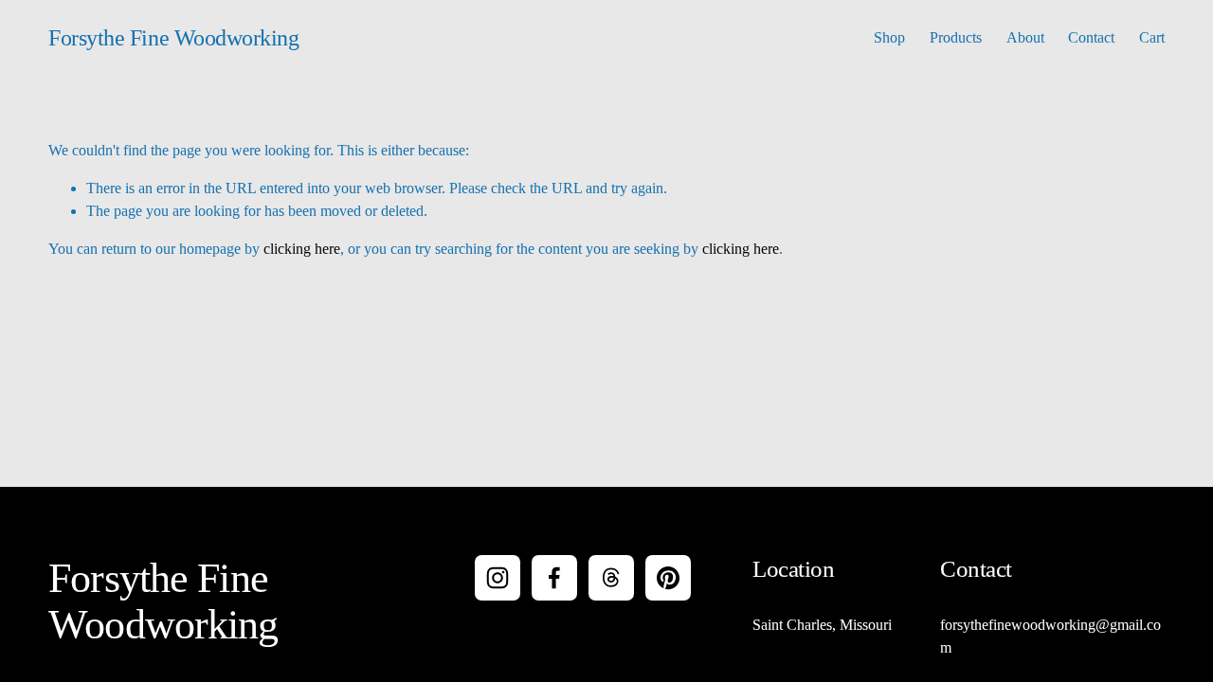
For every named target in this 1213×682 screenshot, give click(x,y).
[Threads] (611, 578)
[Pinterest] (668, 578)
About (1025, 37)
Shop (889, 37)
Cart (1152, 37)
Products (956, 37)
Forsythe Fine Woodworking (173, 38)
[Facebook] (554, 578)
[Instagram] (497, 578)
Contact (1091, 37)
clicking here (301, 249)
